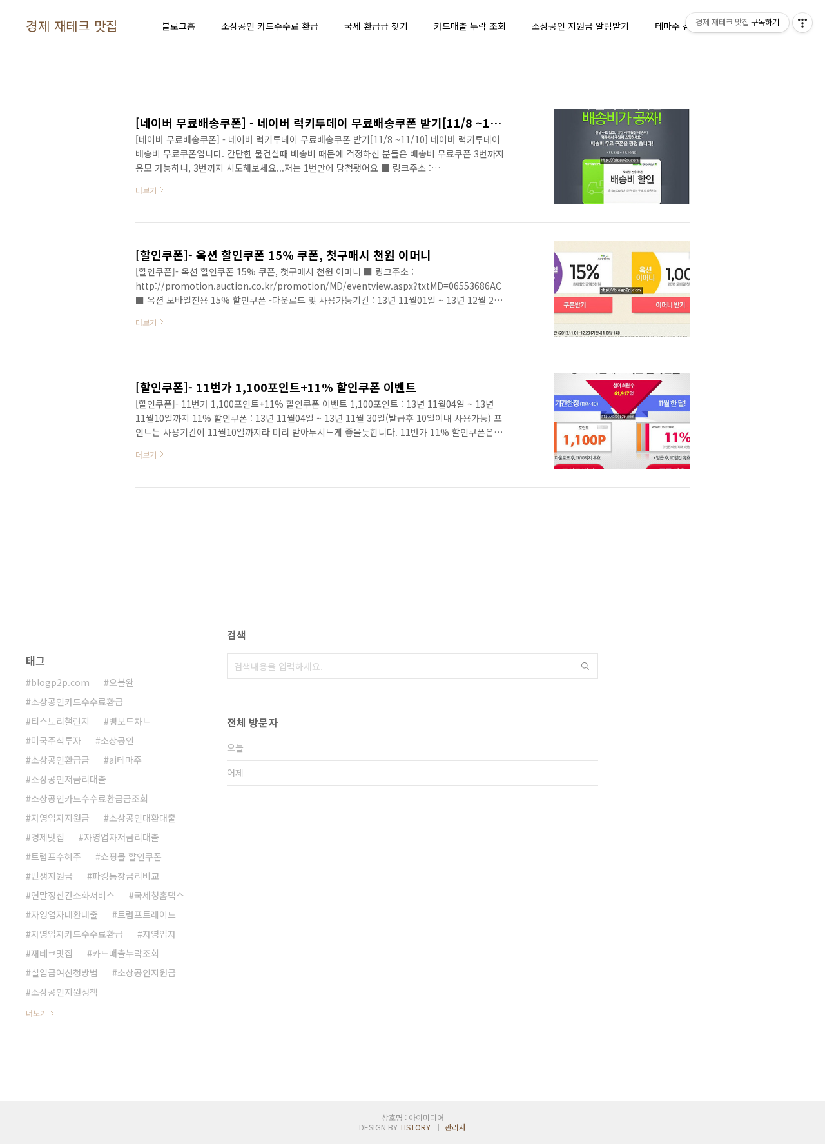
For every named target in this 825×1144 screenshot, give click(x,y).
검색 (585, 666)
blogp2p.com (60, 682)
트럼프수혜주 (56, 856)
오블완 (121, 682)
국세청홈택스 (159, 895)
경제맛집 (47, 837)
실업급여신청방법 (64, 972)
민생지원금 (52, 875)
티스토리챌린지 (60, 721)
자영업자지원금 (60, 817)
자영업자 (159, 933)
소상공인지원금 (146, 972)
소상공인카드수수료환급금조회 (89, 798)
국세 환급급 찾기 (376, 25)
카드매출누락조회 (125, 953)
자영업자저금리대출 (121, 837)
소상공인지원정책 (64, 991)
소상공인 (117, 740)
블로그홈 (178, 25)
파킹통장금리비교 (125, 875)
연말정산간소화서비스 (73, 895)
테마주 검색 (677, 25)
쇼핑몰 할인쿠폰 (131, 856)
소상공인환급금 (60, 759)
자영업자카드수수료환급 (77, 933)
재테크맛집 (52, 953)
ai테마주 (125, 759)
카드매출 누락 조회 (470, 25)
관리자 (455, 1126)
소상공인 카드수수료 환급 (269, 25)
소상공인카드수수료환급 (77, 701)
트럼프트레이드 (146, 914)
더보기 (36, 1012)
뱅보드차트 (130, 721)
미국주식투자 (56, 740)
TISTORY (415, 1126)
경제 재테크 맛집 (72, 26)
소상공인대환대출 (142, 817)
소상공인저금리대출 (68, 779)
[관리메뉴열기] (802, 22)
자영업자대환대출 (64, 914)
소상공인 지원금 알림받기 (580, 25)
